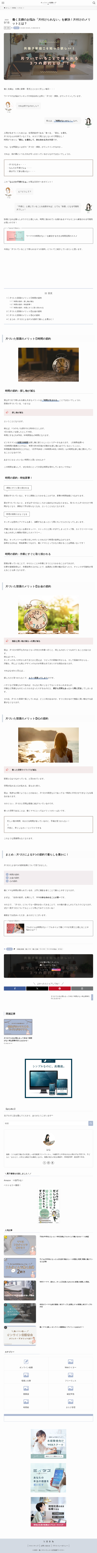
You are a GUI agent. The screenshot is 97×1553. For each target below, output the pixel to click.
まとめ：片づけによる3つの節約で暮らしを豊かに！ (32, 319)
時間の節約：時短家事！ (23, 304)
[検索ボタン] (94, 3)
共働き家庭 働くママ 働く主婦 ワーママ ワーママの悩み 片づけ (39, 949)
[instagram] (48, 1162)
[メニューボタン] (3, 3)
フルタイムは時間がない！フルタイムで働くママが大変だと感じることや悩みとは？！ (57, 928)
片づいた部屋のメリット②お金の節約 (26, 311)
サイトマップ (33, 1546)
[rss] (53, 1542)
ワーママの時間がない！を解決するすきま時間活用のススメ (51, 236)
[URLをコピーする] (82, 988)
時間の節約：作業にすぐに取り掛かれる (29, 307)
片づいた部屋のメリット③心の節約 (25, 315)
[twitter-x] (44, 1162)
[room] (52, 1162)
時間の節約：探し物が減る (24, 301)
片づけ (16, 28)
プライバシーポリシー (60, 1546)
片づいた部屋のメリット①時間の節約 (26, 297)
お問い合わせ (45, 1546)
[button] (15, 988)
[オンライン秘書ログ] (48, 3)
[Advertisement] (48, 269)
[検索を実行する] (90, 1123)
